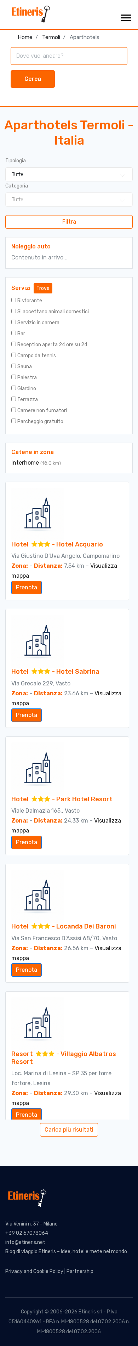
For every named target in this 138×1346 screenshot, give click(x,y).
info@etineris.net (25, 1242)
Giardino (26, 389)
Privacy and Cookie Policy (34, 1271)
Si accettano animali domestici (53, 312)
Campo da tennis (36, 356)
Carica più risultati (69, 1129)
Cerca (32, 78)
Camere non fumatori (42, 411)
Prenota (26, 587)
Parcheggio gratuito (40, 422)
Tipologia (15, 161)
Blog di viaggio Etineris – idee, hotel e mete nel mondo (66, 1252)
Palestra (27, 378)
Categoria (16, 186)
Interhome (25, 462)
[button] (125, 16)
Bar (21, 334)
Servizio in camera (38, 323)
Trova (43, 288)
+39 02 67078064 (26, 1233)
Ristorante (29, 301)
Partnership (80, 1271)
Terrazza (27, 400)
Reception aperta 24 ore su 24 (52, 345)
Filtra (69, 221)
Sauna (24, 367)
